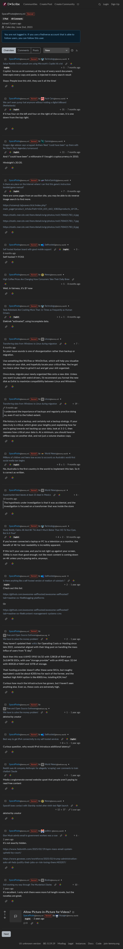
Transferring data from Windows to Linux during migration (30, 344)
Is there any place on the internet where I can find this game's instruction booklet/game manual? (37, 186)
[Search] (99, 4)
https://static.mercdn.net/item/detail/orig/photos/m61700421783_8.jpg (41, 227)
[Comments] (16, 916)
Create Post (46, 4)
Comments (23, 50)
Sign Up (115, 4)
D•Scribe (14, 4)
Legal (70, 943)
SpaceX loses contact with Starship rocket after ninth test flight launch (35, 806)
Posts (36, 50)
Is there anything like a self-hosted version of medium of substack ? (34, 581)
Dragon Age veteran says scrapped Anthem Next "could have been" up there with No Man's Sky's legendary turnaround (40, 147)
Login (106, 4)
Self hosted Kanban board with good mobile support (27, 249)
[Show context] (66, 64)
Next (6, 934)
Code (98, 943)
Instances (81, 943)
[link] (71, 64)
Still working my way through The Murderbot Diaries (27, 885)
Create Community (65, 4)
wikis (34, 643)
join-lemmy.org (111, 943)
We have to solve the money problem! (20, 639)
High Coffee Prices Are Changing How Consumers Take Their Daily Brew (36, 279)
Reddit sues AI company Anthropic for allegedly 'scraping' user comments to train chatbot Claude (40, 770)
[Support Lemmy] (78, 4)
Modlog (62, 943)
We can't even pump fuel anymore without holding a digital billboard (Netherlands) (34, 104)
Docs (90, 943)
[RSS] (77, 50)
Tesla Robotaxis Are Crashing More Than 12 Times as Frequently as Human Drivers (37, 311)
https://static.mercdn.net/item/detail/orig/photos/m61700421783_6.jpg (41, 215)
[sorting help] (72, 50)
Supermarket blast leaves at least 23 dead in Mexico (27, 495)
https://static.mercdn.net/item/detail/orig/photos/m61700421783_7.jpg (41, 221)
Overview (9, 50)
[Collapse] (5, 59)
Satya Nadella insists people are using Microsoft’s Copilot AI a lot (33, 64)
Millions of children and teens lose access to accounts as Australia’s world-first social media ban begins (39, 459)
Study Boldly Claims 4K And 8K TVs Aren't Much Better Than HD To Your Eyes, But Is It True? (39, 531)
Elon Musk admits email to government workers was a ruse (30, 836)
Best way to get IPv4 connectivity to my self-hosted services (31, 739)
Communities (30, 4)
